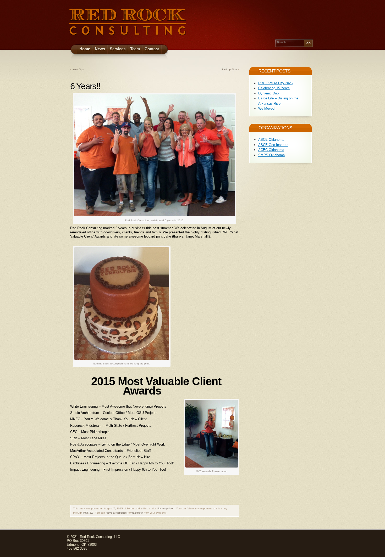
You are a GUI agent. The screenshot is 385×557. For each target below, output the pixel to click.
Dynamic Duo (268, 93)
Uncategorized (165, 508)
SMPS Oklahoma (271, 155)
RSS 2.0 (88, 512)
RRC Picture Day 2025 (275, 83)
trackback (137, 512)
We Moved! (267, 108)
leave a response (116, 512)
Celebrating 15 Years (274, 88)
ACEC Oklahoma (271, 150)
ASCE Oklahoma (271, 140)
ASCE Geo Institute (273, 145)
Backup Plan (229, 69)
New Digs (78, 69)
